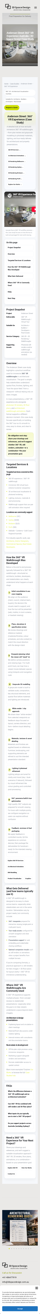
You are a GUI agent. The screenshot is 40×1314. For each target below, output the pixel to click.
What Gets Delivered (15, 276)
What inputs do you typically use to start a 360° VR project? (19, 1115)
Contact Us (11, 1174)
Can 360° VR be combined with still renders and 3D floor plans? (20, 1105)
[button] (37, 1288)
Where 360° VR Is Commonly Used (19, 284)
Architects (10, 541)
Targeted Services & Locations (19, 260)
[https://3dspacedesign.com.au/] (19, 7)
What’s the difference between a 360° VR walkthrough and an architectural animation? (20, 1094)
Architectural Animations (16, 866)
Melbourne (12, 516)
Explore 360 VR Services (15, 860)
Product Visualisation (14, 878)
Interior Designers (21, 541)
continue (8, 1240)
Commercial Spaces (14, 544)
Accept (20, 1309)
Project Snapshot (14, 248)
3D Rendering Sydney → (15, 167)
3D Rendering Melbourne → (17, 161)
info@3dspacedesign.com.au (15, 1282)
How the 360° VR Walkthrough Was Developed (19, 268)
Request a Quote (12, 107)
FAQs (10, 292)
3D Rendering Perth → (15, 179)
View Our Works (26, 1168)
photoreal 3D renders (14, 405)
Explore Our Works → (15, 184)
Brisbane (12, 524)
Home (6, 84)
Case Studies (14, 84)
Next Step (11, 298)
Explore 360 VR (12, 1168)
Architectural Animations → (17, 155)
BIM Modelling (12, 872)
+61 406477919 (9, 1277)
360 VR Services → (14, 150)
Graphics (28, 878)
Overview (11, 254)
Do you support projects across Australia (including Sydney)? (19, 1124)
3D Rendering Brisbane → (16, 173)
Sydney (11, 520)
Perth (10, 527)
